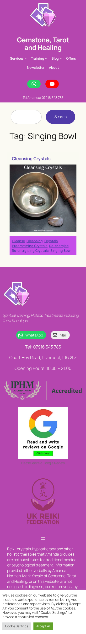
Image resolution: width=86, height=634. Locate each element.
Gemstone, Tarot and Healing (43, 43)
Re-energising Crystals (30, 250)
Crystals (51, 241)
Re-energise (59, 245)
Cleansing (35, 241)
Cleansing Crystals (31, 158)
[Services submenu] (26, 58)
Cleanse (18, 241)
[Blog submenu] (61, 58)
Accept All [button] (43, 626)
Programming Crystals (30, 245)
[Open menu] (43, 538)
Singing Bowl (60, 250)
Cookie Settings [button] (16, 626)
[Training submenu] (46, 58)
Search (60, 116)
